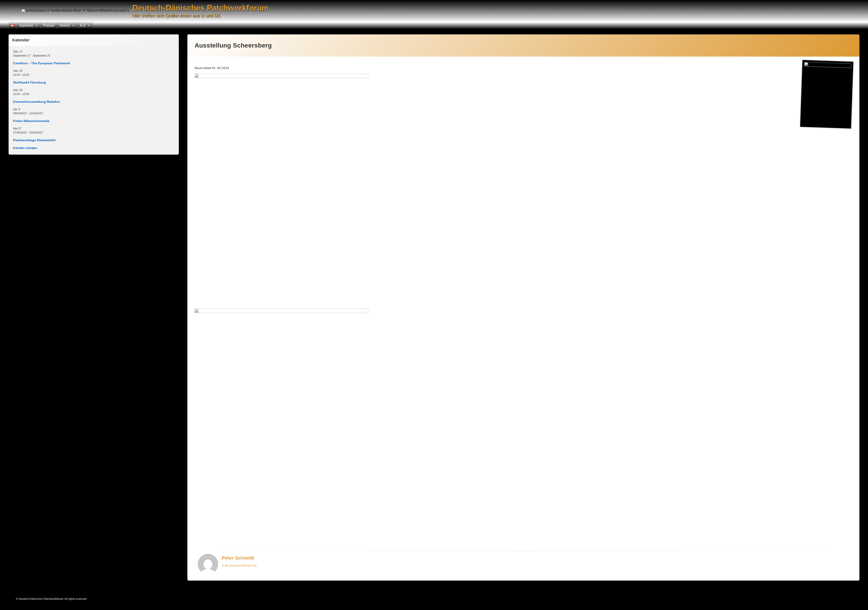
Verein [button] (64, 25)
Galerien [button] (26, 25)
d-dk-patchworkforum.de (239, 565)
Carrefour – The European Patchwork (41, 63)
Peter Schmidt (238, 557)
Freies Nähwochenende (31, 121)
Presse (48, 25)
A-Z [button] (83, 25)
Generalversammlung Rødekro (36, 101)
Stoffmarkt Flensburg (29, 82)
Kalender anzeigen (25, 148)
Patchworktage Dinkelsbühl (34, 140)
